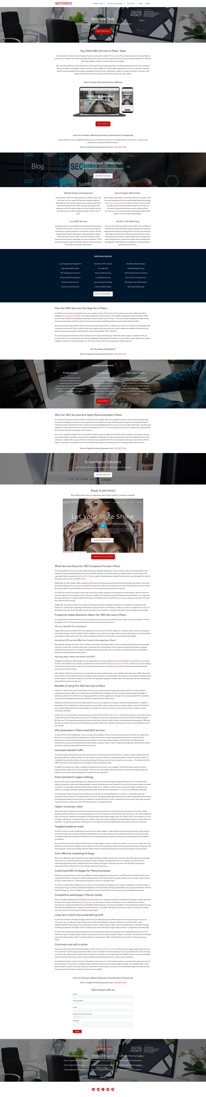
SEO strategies (67, 316)
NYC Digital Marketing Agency (130, 1070)
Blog (140, 3)
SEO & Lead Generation (115, 3)
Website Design (98, 3)
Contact (147, 3)
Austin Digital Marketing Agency (130, 1056)
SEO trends (106, 427)
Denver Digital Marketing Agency (75, 1060)
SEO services (113, 56)
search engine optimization (117, 203)
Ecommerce (131, 3)
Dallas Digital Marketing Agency (75, 1070)
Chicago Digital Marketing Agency (75, 1056)
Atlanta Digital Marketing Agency (75, 1065)
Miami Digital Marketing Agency (103, 1056)
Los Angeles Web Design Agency (103, 1065)
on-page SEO (123, 790)
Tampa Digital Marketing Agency (130, 1060)
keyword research (132, 843)
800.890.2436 (120, 147)
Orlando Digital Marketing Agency (130, 1065)
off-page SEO (145, 607)
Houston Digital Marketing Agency (103, 1060)
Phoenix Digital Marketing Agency (103, 1070)
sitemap (103, 1077)
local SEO (85, 576)
